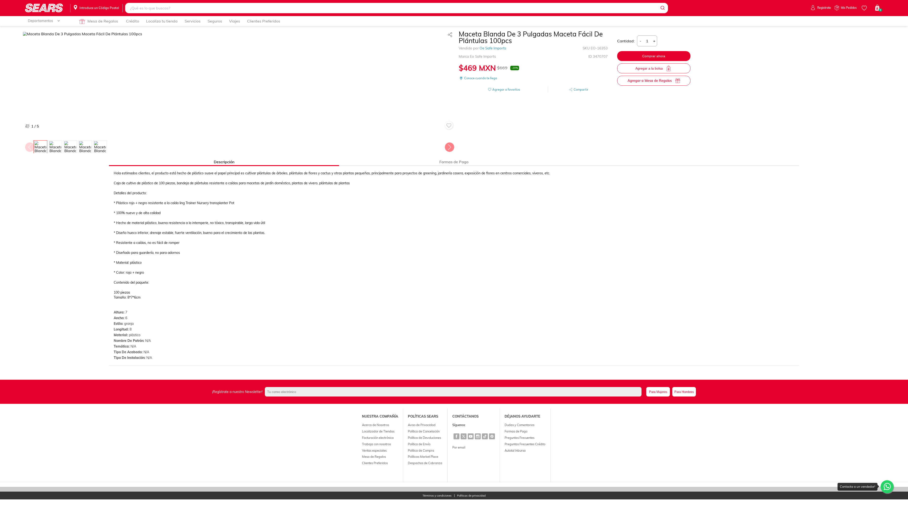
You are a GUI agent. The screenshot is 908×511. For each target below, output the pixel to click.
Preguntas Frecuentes (519, 438)
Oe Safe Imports (493, 48)
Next (449, 146)
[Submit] (662, 8)
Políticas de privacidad (471, 495)
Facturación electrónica (378, 438)
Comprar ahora (653, 56)
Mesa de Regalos (102, 21)
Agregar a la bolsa (649, 68)
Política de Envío (419, 444)
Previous (29, 146)
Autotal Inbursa (515, 450)
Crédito (132, 21)
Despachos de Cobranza (425, 463)
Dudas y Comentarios (519, 425)
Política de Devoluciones (424, 438)
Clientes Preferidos (263, 21)
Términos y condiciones (437, 495)
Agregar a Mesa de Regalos (650, 81)
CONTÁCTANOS (465, 416)
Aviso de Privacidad (422, 425)
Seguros (215, 21)
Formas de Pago (516, 431)
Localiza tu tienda (162, 21)
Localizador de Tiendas (378, 431)
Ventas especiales (374, 450)
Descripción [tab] (224, 161)
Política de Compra (421, 450)
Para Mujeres (658, 392)
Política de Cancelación (424, 431)
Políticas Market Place (423, 456)
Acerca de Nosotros (375, 425)
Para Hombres (684, 392)
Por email (458, 447)
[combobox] (396, 8)
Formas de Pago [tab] (453, 161)
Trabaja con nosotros (376, 444)
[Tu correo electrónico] (454, 391)
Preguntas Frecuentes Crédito (525, 444)
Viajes (234, 21)
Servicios (193, 21)
